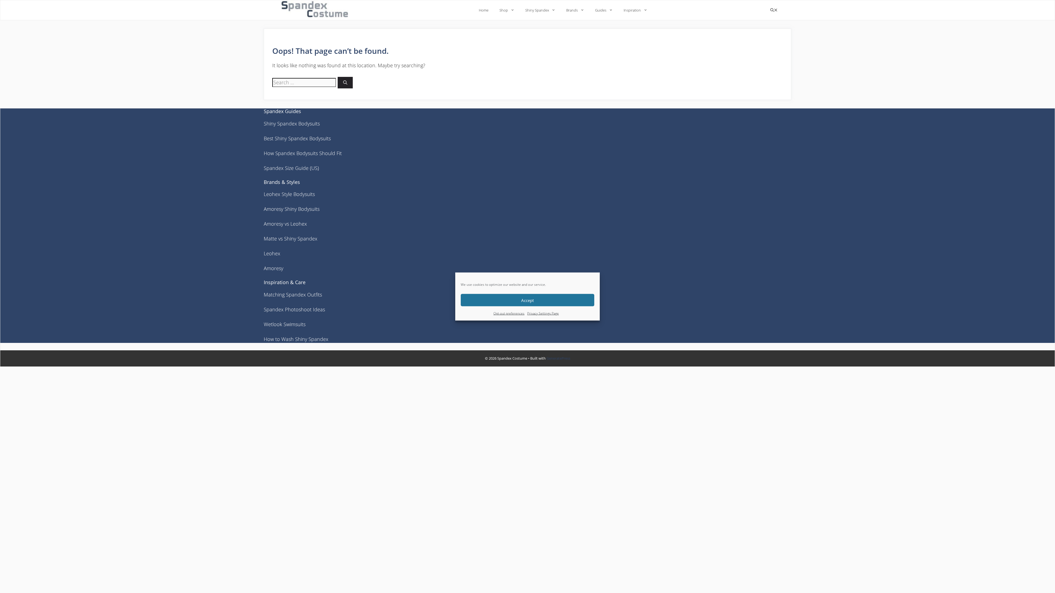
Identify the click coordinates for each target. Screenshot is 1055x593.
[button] (774, 10)
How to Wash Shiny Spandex (296, 339)
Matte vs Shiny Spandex (290, 238)
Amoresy (273, 268)
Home (483, 10)
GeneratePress (558, 358)
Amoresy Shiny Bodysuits (292, 209)
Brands (572, 10)
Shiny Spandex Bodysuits (292, 123)
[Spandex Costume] (316, 10)
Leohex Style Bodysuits (289, 194)
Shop (503, 10)
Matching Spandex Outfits (293, 294)
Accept (527, 300)
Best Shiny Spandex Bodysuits (297, 138)
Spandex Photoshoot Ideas (294, 309)
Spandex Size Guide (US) (291, 168)
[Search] (345, 83)
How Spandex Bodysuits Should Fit (303, 153)
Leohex (272, 253)
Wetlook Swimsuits (285, 324)
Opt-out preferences (508, 313)
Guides (600, 10)
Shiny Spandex (537, 10)
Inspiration (632, 10)
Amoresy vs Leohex (285, 223)
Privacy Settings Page (543, 313)
